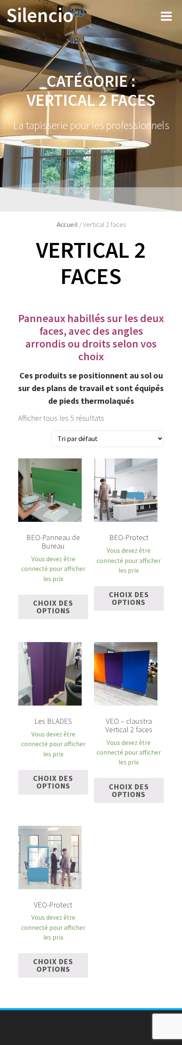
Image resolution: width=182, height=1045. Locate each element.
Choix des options (53, 606)
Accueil (67, 224)
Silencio (40, 15)
